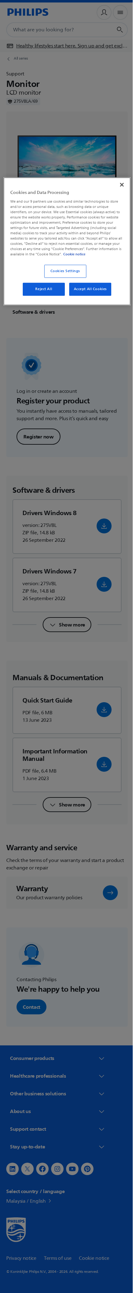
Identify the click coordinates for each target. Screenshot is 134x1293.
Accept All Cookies (87, 294)
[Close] (117, 184)
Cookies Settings (63, 276)
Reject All (41, 294)
